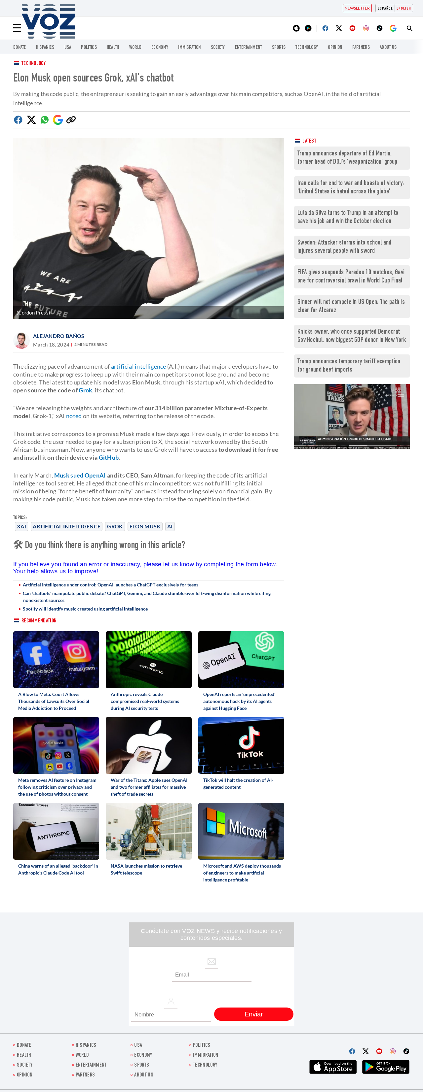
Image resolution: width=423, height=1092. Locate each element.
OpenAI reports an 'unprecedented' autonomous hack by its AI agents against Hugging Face (239, 701)
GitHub (109, 457)
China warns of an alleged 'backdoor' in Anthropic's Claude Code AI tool (58, 869)
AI (170, 526)
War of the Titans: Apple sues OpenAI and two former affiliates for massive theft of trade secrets (149, 787)
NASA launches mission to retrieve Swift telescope (146, 869)
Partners (361, 47)
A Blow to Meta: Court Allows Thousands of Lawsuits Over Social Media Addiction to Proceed (53, 701)
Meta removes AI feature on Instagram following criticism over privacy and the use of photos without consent (57, 787)
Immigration (189, 47)
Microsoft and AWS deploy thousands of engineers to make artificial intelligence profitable (242, 872)
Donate (19, 47)
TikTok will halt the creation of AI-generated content (238, 783)
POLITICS (88, 47)
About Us (388, 47)
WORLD (135, 47)
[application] (352, 416)
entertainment (248, 47)
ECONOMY (159, 47)
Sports (279, 47)
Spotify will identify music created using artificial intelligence (85, 609)
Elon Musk (145, 526)
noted (74, 415)
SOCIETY (218, 47)
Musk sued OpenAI (80, 475)
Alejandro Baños (59, 336)
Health (113, 47)
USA (67, 47)
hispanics (45, 47)
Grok (115, 526)
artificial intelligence (138, 366)
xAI (21, 526)
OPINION (335, 47)
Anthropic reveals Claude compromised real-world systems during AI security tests (145, 701)
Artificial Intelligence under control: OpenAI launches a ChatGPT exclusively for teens (110, 584)
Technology (306, 47)
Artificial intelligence (66, 526)
